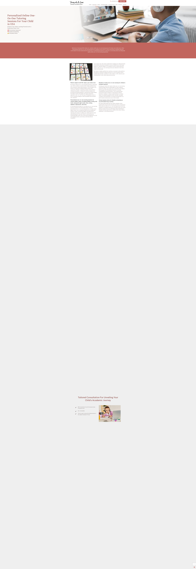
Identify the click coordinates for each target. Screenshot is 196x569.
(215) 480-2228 (115, 1)
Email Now (122, 1)
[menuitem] (90, 4)
